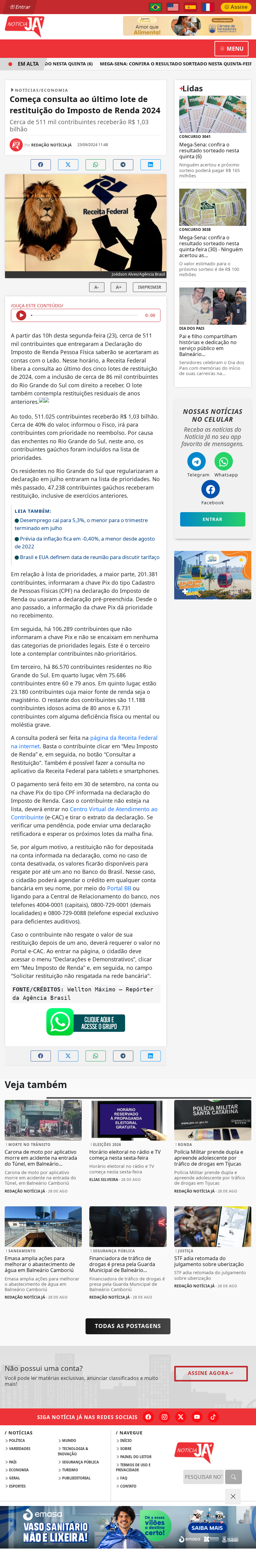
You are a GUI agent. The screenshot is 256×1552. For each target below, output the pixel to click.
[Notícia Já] (43, 26)
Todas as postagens (128, 1326)
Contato (127, 1486)
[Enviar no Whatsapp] (96, 164)
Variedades (19, 1448)
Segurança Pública (80, 1462)
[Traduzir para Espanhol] (190, 7)
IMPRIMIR (149, 287)
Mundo (68, 1440)
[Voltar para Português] (155, 7)
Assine (238, 7)
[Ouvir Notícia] (21, 315)
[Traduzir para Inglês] (173, 7)
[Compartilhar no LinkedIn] (150, 164)
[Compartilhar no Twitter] (68, 164)
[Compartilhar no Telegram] (123, 164)
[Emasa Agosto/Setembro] (128, 1527)
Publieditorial (76, 1478)
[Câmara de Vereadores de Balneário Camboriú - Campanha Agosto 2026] (187, 25)
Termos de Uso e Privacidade (133, 1468)
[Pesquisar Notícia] (233, 1477)
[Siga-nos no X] (180, 1416)
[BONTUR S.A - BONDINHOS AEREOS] (212, 574)
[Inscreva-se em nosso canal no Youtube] (197, 1416)
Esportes (17, 1486)
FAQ (123, 1478)
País (12, 1462)
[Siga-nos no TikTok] (213, 1416)
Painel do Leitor (135, 1456)
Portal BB (119, 888)
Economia (18, 1470)
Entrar (22, 6)
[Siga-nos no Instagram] (164, 1416)
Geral (14, 1478)
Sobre (125, 1448)
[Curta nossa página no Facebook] (148, 1416)
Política (16, 1440)
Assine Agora (208, 1373)
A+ (118, 287)
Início (125, 1440)
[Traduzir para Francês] (208, 7)
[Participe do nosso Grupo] (85, 1023)
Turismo (69, 1470)
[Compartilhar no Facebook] (41, 164)
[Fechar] (233, 1496)
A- (96, 287)
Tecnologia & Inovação (73, 1451)
